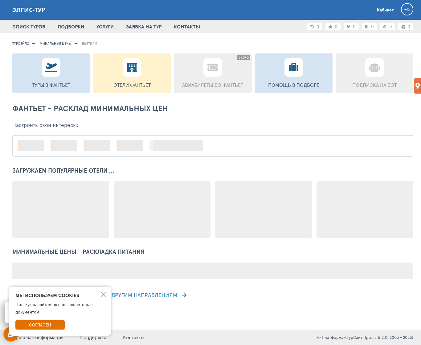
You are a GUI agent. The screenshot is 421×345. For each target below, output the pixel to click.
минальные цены (56, 43)
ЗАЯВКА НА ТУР (143, 26)
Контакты (134, 337)
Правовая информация (37, 337)
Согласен (40, 325)
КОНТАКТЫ (187, 26)
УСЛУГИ (105, 26)
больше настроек (179, 146)
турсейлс (20, 43)
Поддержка (93, 337)
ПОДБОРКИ (71, 26)
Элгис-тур (28, 10)
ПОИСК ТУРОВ (28, 26)
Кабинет (385, 10)
